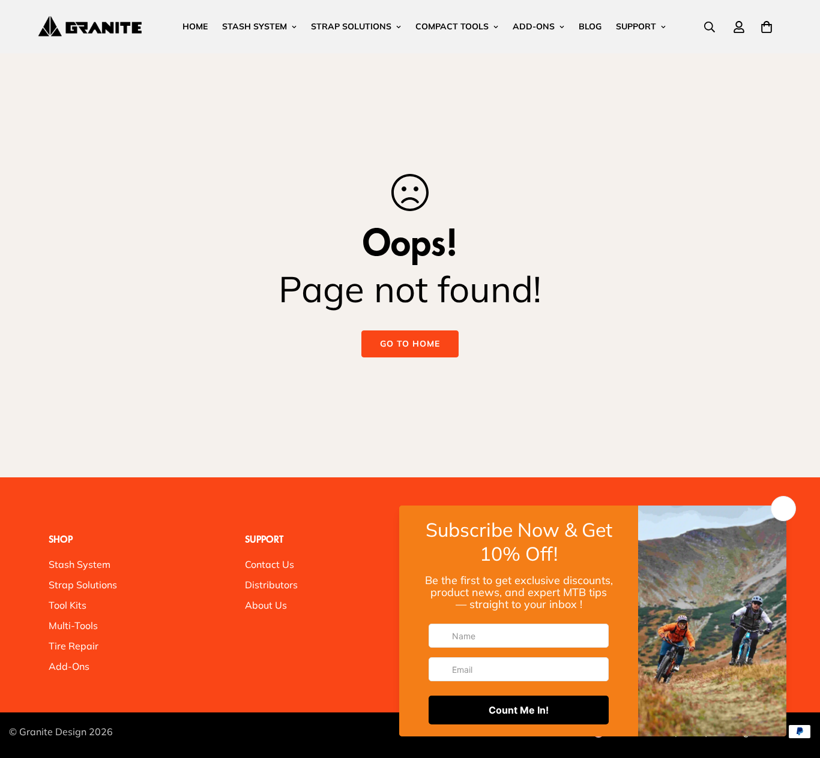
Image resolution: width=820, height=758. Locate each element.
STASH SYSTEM (254, 26)
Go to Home (410, 343)
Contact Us (269, 564)
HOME (195, 26)
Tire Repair (73, 646)
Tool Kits (67, 605)
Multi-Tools (73, 625)
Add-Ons (69, 666)
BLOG (590, 26)
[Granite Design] (90, 26)
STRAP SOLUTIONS (351, 26)
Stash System (79, 564)
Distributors (271, 585)
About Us (266, 605)
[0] (766, 27)
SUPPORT (636, 26)
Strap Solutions (83, 585)
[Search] (709, 27)
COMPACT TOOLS (452, 26)
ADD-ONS (534, 26)
